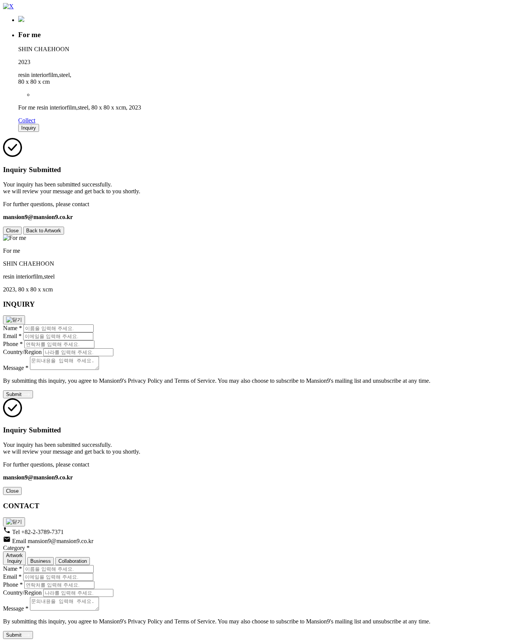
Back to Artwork (43, 230)
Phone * (13, 344)
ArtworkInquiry (14, 558)
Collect (26, 120)
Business (40, 561)
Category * (16, 548)
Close (12, 230)
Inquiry (28, 128)
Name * (12, 328)
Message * (15, 368)
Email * (12, 336)
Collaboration (72, 561)
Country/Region (22, 352)
